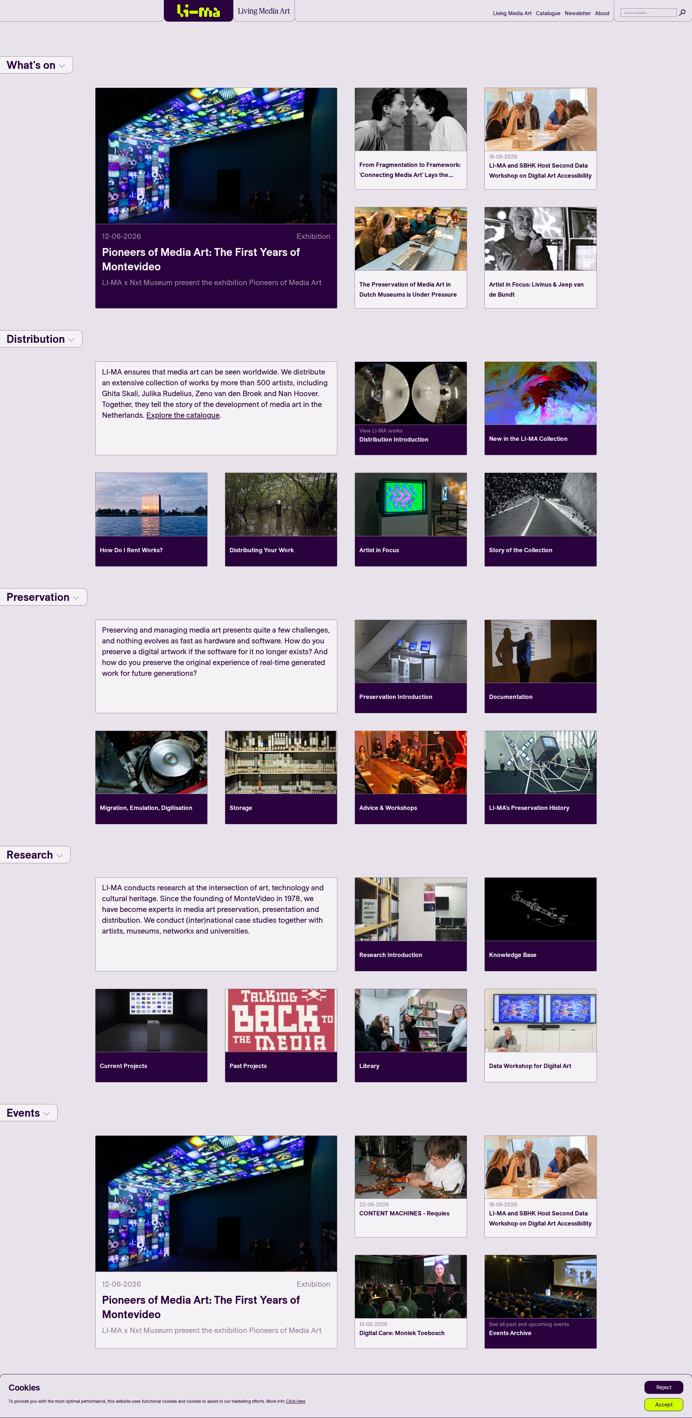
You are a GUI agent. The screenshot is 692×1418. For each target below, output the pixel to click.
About (602, 13)
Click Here (295, 1401)
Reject (663, 1387)
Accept (664, 1404)
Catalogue (548, 13)
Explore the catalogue (182, 415)
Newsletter (578, 13)
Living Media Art (512, 13)
